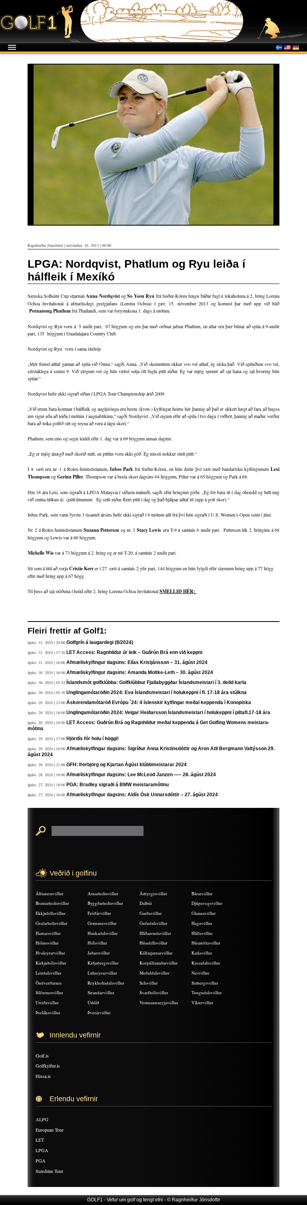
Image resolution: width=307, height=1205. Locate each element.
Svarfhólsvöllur (154, 992)
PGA (41, 1160)
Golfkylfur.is (48, 1065)
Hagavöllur (201, 923)
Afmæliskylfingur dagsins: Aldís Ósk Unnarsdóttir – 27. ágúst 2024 (142, 794)
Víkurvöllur (202, 1002)
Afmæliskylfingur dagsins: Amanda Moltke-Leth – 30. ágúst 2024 (139, 672)
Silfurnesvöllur (49, 992)
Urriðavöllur (47, 1002)
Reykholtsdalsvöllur (106, 983)
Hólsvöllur (97, 943)
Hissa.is (43, 1076)
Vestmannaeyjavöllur (159, 1002)
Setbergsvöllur (204, 983)
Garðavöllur (151, 913)
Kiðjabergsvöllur (103, 963)
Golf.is (42, 1055)
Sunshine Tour (49, 1171)
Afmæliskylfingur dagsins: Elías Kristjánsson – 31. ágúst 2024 (136, 662)
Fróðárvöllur (99, 913)
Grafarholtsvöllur (52, 923)
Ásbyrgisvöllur (153, 893)
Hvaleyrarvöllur (50, 953)
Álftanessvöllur (50, 893)
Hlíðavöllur (202, 933)
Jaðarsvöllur (99, 953)
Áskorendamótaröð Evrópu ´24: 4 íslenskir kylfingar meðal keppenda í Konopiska (158, 702)
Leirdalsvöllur (49, 973)
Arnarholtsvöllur (103, 893)
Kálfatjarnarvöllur (156, 953)
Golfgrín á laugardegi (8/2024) (99, 642)
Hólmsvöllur (47, 943)
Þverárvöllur (99, 1012)
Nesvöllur (200, 973)
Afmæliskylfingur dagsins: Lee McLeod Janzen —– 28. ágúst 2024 (141, 774)
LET (40, 1139)
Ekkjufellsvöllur (51, 913)
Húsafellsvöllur (153, 943)
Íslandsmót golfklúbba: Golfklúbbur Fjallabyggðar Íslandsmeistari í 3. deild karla (156, 682)
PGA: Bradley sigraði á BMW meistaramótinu (117, 784)
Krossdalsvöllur (205, 963)
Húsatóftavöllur (205, 943)
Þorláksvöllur (48, 1012)
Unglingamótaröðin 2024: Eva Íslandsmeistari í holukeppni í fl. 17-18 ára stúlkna (156, 692)
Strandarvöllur (101, 992)
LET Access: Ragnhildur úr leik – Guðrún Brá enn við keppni (134, 652)
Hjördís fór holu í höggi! (92, 738)
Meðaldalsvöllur (154, 973)
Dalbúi (146, 903)
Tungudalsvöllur (206, 992)
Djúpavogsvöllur (207, 903)
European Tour (50, 1129)
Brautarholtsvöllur (52, 903)
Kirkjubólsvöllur (51, 963)
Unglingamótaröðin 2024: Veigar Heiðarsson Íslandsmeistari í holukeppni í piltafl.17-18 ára (168, 712)
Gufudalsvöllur (153, 923)
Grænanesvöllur (102, 923)
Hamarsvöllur (48, 933)
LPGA (42, 1150)
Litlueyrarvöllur (102, 973)
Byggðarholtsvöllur (105, 903)
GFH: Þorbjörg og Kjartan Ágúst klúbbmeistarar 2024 (126, 764)
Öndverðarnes (49, 983)
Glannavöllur (203, 913)
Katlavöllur (201, 953)
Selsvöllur (149, 983)
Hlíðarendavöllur (155, 933)
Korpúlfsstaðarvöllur (159, 963)
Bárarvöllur (202, 893)
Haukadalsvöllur (103, 933)
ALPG (42, 1119)
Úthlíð (93, 1002)
